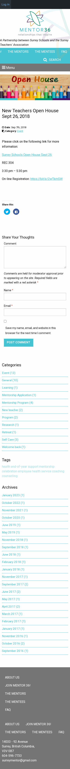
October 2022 (13, 503)
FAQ (64, 51)
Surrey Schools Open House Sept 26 (27, 155)
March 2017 (12, 614)
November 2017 (15, 577)
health (6, 466)
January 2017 (13, 628)
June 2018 (11, 554)
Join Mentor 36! (18, 685)
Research (10, 425)
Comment (10, 243)
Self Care (10, 439)
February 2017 (13, 621)
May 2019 (11, 532)
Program (10, 417)
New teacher (12, 410)
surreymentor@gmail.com (19, 760)
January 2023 (13, 495)
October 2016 (13, 643)
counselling (10, 476)
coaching (58, 471)
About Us (12, 677)
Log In (6, 4)
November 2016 (15, 636)
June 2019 (11, 525)
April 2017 (11, 606)
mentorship (46, 466)
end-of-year (19, 466)
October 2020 (13, 517)
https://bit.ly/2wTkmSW (46, 179)
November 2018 (15, 540)
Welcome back (13, 447)
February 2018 (13, 562)
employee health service (34, 471)
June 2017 (11, 592)
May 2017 (11, 599)
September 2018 (15, 547)
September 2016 (15, 651)
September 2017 (15, 584)
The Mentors (18, 51)
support (33, 466)
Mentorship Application (19, 395)
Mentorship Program (17, 402)
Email (8, 305)
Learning (10, 387)
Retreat (9, 432)
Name (8, 290)
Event (20, 131)
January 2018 (13, 569)
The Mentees (45, 51)
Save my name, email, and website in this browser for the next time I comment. (30, 330)
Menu (10, 68)
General (10, 380)
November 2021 (15, 510)
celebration (9, 471)
